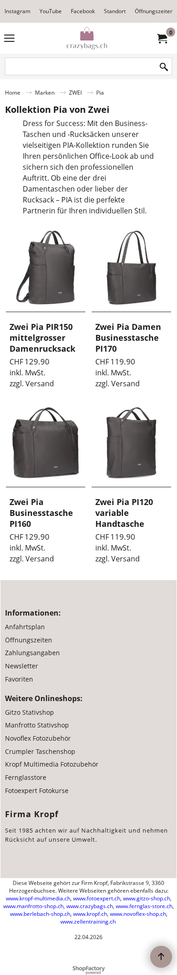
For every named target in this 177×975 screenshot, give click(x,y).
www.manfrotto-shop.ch (33, 906)
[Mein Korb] (161, 38)
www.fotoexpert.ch (96, 898)
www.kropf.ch (90, 914)
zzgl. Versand (32, 384)
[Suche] (164, 67)
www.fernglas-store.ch (144, 906)
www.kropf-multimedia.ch (38, 898)
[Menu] (9, 39)
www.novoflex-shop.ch (138, 914)
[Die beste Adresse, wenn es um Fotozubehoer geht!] (86, 38)
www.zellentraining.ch (88, 921)
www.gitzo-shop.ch (146, 898)
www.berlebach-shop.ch (40, 914)
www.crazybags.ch (89, 906)
